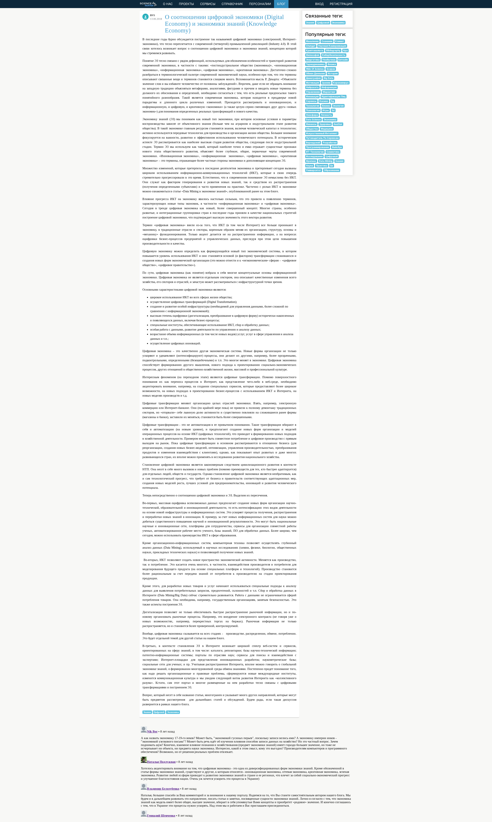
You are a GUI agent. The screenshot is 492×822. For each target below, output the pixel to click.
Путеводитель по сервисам (322, 137)
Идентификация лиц (334, 96)
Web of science (315, 68)
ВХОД (319, 4)
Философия (312, 55)
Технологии (312, 105)
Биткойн (343, 59)
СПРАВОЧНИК (232, 4)
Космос (323, 101)
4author (337, 124)
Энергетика (313, 59)
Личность (326, 114)
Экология (338, 105)
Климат (339, 41)
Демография (313, 78)
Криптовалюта (314, 50)
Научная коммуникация (332, 45)
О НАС (168, 4)
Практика (321, 165)
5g (332, 101)
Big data (328, 78)
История (333, 73)
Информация (329, 87)
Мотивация (312, 82)
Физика (331, 64)
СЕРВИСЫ (207, 4)
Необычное (329, 59)
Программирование (317, 147)
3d (333, 110)
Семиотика (333, 151)
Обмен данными (315, 73)
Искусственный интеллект (321, 133)
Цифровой (159, 712)
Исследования (314, 156)
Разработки (330, 142)
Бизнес (326, 105)
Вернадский (313, 142)
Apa (345, 50)
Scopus (331, 68)
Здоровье (325, 124)
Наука (309, 165)
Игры (325, 110)
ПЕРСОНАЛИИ (260, 4)
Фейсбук (337, 147)
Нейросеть (312, 87)
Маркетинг (329, 91)
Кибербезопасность (333, 55)
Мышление (312, 41)
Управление (313, 91)
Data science (313, 119)
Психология (313, 110)
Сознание (327, 41)
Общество (312, 128)
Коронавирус (341, 82)
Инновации (312, 96)
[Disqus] (246, 773)
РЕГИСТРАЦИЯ (341, 4)
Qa (331, 165)
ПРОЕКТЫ (186, 4)
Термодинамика (315, 64)
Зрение (326, 82)
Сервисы (311, 101)
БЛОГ (281, 4)
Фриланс (311, 161)
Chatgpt (310, 45)
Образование (331, 170)
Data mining (325, 161)
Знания (147, 712)
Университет (313, 170)
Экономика (173, 712)
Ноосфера (312, 114)
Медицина (327, 128)
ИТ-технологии (315, 151)
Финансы (311, 124)
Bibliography (333, 50)
